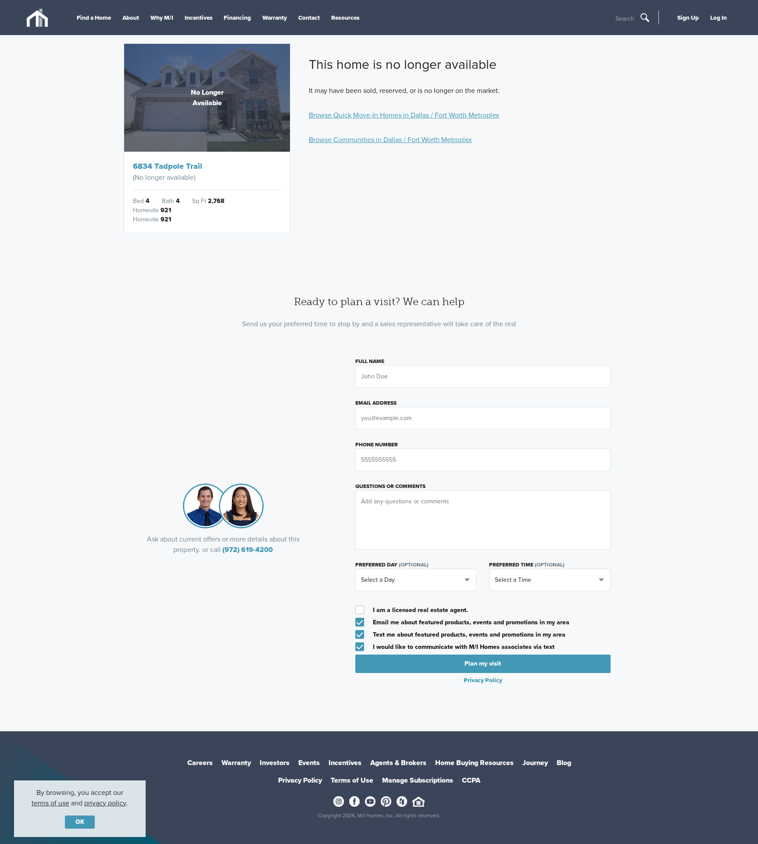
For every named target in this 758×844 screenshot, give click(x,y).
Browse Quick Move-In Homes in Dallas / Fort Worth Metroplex (404, 115)
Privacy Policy (300, 780)
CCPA (471, 780)
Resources (345, 17)
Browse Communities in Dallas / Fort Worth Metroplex (390, 140)
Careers (200, 763)
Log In (718, 17)
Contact (309, 17)
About (130, 17)
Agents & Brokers (398, 763)
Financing (237, 17)
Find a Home (94, 17)
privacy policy (105, 803)
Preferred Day (392, 565)
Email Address (376, 403)
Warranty (274, 17)
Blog (564, 763)
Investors (275, 763)
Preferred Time (527, 565)
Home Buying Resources (474, 763)
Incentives (199, 17)
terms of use (50, 803)
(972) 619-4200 (247, 550)
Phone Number (376, 445)
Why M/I (161, 17)
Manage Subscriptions (417, 780)
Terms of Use (352, 780)
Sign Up (688, 17)
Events (309, 763)
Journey (535, 763)
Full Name (369, 361)
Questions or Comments (390, 486)
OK (79, 821)
